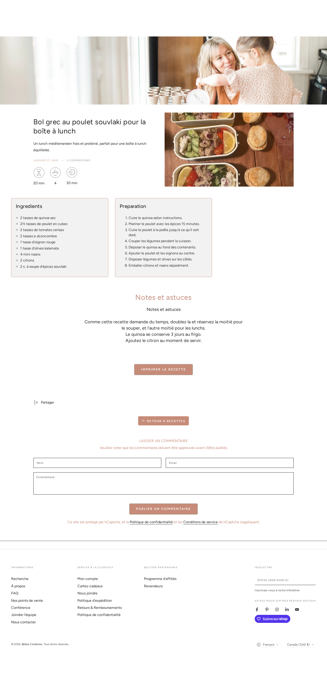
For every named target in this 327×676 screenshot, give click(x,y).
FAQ (14, 593)
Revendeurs (153, 586)
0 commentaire (79, 160)
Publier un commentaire (163, 509)
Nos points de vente (27, 600)
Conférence (20, 608)
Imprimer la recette (163, 369)
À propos (18, 586)
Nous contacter (23, 622)
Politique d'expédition (94, 600)
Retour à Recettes (166, 421)
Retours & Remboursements (99, 608)
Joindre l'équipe (23, 615)
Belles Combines (32, 644)
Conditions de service (200, 522)
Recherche (19, 579)
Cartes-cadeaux (90, 586)
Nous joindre (87, 593)
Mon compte (87, 579)
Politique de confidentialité (151, 522)
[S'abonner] (313, 580)
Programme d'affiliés (160, 579)
